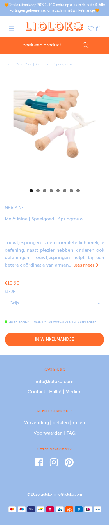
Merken (73, 392)
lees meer (84, 265)
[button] (11, 29)
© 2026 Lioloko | (40, 494)
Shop (8, 64)
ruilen (79, 423)
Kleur (10, 292)
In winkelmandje (54, 339)
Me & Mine (14, 208)
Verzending (36, 423)
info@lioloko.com (55, 381)
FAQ (71, 433)
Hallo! (55, 392)
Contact (36, 392)
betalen (61, 423)
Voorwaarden (48, 433)
